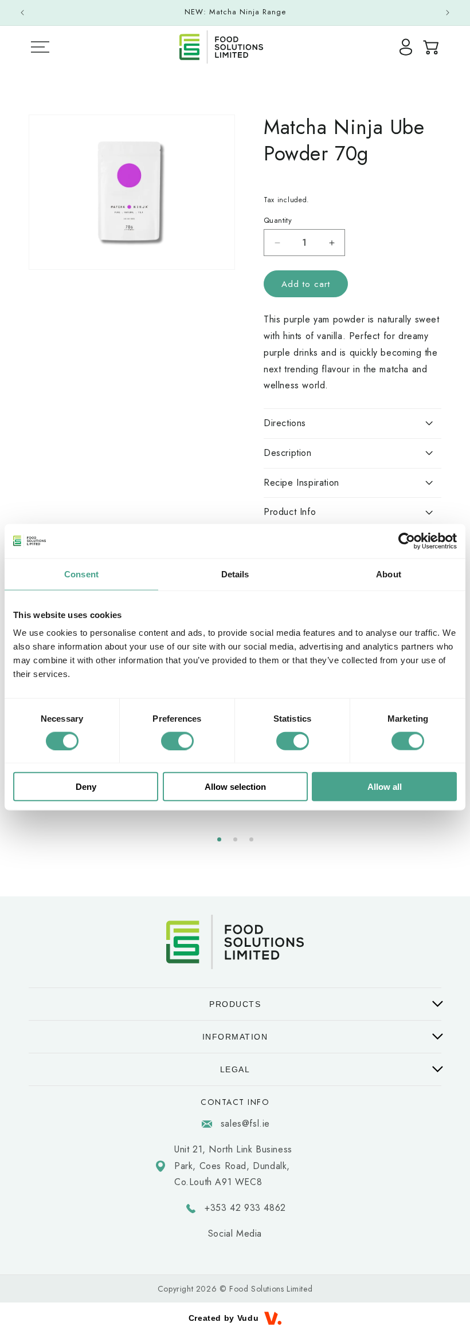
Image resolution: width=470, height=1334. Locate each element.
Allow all (384, 787)
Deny (86, 787)
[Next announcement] (447, 12)
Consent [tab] (81, 574)
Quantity (278, 220)
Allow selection (235, 787)
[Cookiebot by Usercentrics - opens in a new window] (407, 540)
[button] (219, 839)
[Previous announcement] (22, 12)
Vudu (247, 1318)
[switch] (177, 740)
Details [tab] (235, 574)
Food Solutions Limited (270, 1288)
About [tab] (388, 574)
